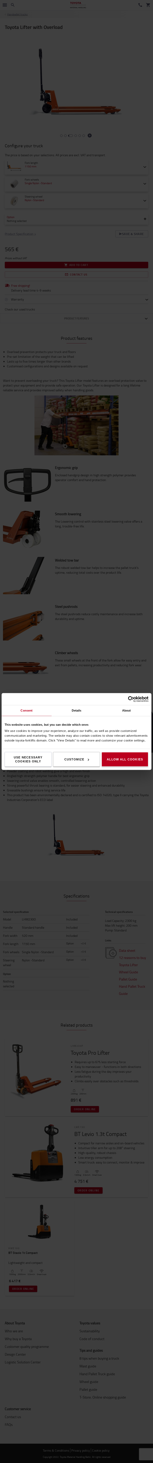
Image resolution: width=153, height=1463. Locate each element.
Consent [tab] (26, 710)
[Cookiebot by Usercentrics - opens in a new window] (131, 699)
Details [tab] (76, 710)
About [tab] (126, 710)
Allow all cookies (125, 759)
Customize (74, 759)
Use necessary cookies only (28, 759)
